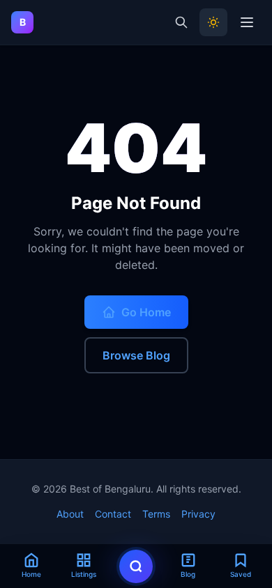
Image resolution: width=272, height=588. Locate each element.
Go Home (146, 312)
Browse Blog (136, 355)
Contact (113, 514)
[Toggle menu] (247, 22)
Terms (156, 514)
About (70, 514)
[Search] (181, 22)
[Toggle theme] (213, 22)
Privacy (198, 514)
